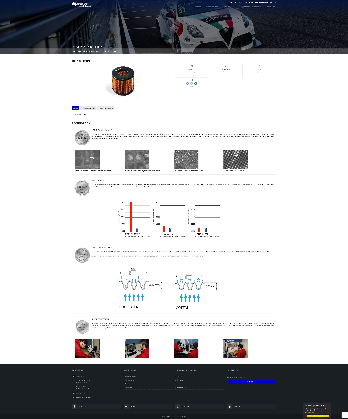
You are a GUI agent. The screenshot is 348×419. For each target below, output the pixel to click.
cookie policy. (312, 412)
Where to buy (257, 7)
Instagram (185, 406)
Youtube (237, 406)
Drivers (247, 7)
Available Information (88, 108)
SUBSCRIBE (251, 382)
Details (75, 108)
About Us (233, 2)
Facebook (82, 406)
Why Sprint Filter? (212, 7)
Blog (240, 2)
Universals (238, 7)
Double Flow (101, 51)
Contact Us (249, 2)
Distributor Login (261, 2)
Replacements (226, 7)
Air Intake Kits (269, 7)
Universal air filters (86, 51)
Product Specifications (105, 108)
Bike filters (198, 7)
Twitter (132, 406)
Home (74, 51)
